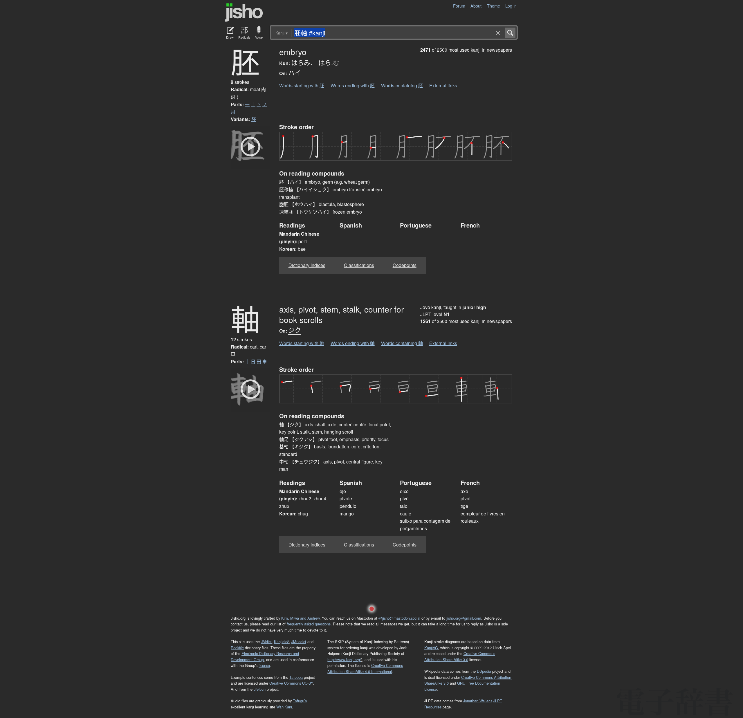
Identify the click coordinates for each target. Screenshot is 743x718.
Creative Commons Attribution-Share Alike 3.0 (459, 656)
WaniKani (284, 707)
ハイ (294, 72)
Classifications (359, 265)
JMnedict (298, 641)
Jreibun (260, 689)
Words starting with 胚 (301, 85)
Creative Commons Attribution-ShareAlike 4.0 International (365, 668)
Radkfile (237, 647)
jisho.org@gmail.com (463, 618)
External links (443, 85)
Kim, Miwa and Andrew (300, 618)
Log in (511, 6)
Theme (493, 6)
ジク (294, 329)
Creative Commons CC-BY (291, 683)
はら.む (328, 62)
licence (264, 665)
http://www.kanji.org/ (344, 659)
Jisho (244, 12)
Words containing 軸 (402, 343)
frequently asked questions (309, 624)
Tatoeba (296, 677)
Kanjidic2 (281, 641)
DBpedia (484, 671)
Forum (459, 6)
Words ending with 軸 (353, 343)
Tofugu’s (300, 700)
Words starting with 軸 (301, 343)
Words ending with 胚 (353, 85)
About (475, 6)
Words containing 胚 (402, 85)
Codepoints (404, 265)
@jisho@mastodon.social (399, 618)
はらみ (300, 62)
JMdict (266, 641)
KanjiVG (431, 647)
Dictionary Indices (306, 265)
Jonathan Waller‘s (477, 700)
